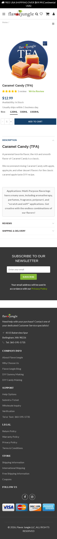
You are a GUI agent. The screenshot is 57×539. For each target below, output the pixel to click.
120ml (14, 111)
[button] (9, 91)
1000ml (34, 111)
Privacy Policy (9, 442)
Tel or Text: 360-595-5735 (16, 416)
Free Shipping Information (15, 473)
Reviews (7, 223)
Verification (8, 411)
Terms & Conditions (12, 448)
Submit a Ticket (10, 399)
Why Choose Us (10, 362)
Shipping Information (13, 462)
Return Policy (9, 431)
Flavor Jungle (24, 527)
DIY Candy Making (12, 379)
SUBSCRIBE (29, 277)
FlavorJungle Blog (11, 368)
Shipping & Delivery (13, 231)
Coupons (7, 479)
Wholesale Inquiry (11, 405)
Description (9, 140)
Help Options (9, 394)
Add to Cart (35, 121)
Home (5, 22)
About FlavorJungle (12, 357)
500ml (24, 111)
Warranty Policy (10, 436)
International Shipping (13, 467)
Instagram (32, 497)
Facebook (25, 497)
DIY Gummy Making (13, 374)
